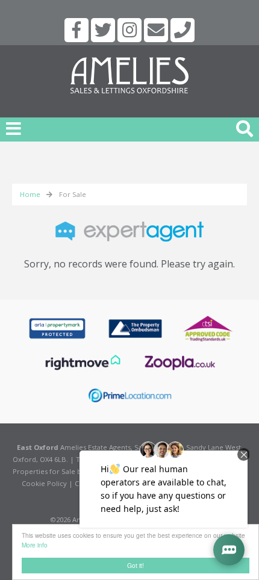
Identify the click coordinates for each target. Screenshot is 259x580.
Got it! (135, 565)
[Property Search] (244, 127)
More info (35, 544)
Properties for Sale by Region (61, 471)
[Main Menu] (13, 128)
